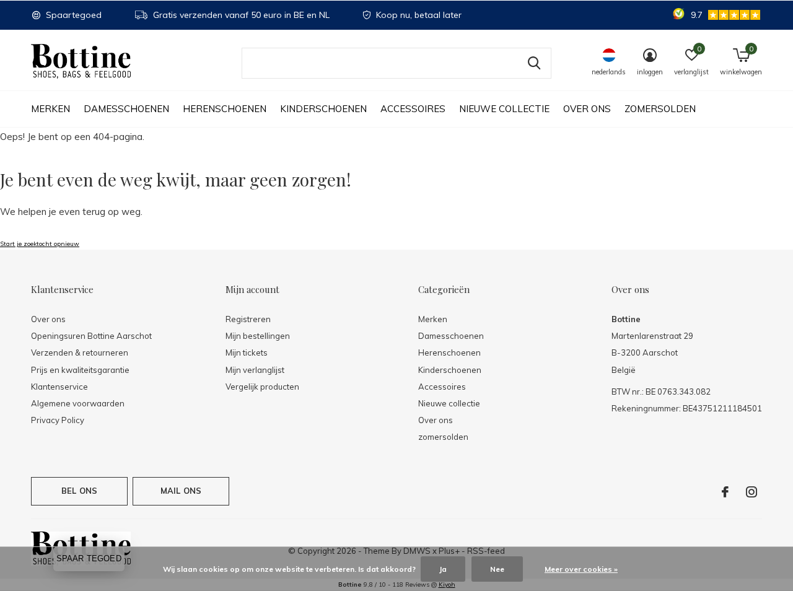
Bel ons (79, 491)
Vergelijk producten (262, 387)
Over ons (587, 109)
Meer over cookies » (581, 569)
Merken (50, 109)
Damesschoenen (126, 109)
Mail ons (180, 491)
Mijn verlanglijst (255, 370)
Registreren (248, 319)
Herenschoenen (224, 109)
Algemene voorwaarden (78, 403)
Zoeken (534, 63)
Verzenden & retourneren (79, 352)
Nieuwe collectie (504, 109)
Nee (497, 569)
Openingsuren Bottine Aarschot (91, 336)
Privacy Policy (57, 420)
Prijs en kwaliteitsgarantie (80, 370)
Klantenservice (59, 387)
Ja (443, 569)
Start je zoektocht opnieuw (39, 244)
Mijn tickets (247, 352)
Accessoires (412, 109)
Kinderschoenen (323, 109)
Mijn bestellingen (258, 336)
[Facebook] (725, 492)
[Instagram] (751, 492)
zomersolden (660, 109)
